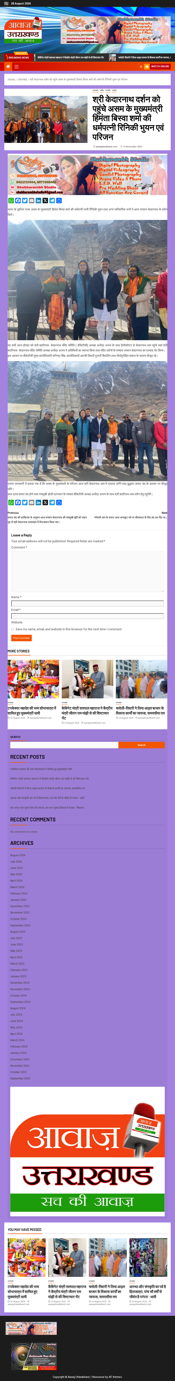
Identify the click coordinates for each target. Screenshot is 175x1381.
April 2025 (16, 957)
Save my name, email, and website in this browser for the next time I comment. (69, 629)
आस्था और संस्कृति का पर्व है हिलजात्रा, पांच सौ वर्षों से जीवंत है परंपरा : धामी (47, 798)
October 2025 (18, 919)
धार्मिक (102, 90)
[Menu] (16, 66)
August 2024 (17, 1008)
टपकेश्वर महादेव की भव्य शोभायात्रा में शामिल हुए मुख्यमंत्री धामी (41, 769)
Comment (19, 547)
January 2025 (18, 976)
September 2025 (20, 925)
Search (15, 736)
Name (16, 597)
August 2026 (17, 855)
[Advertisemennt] (116, 30)
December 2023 (20, 1059)
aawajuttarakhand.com (107, 146)
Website (17, 622)
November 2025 (20, 912)
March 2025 (17, 963)
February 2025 (19, 970)
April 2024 (16, 1033)
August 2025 (17, 931)
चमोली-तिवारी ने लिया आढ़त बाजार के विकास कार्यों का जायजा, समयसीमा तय (110, 57)
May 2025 (16, 950)
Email (16, 610)
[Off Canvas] (6, 3)
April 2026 (16, 880)
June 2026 (16, 868)
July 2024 (16, 1014)
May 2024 (16, 1027)
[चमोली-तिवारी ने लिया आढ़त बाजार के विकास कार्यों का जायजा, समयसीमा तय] (141, 679)
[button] (16, 66)
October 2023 (18, 1072)
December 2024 (20, 982)
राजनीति (107, 90)
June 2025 (16, 944)
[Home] (8, 66)
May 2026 (16, 874)
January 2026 (18, 900)
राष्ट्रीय (114, 90)
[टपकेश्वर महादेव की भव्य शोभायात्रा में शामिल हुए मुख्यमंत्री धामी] (33, 679)
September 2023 (20, 1078)
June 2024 (16, 1021)
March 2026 (17, 887)
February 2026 (19, 893)
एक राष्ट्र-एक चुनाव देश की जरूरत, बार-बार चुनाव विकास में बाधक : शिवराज (47, 807)
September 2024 (20, 1002)
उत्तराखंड (95, 90)
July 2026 (16, 861)
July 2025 (16, 938)
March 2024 (17, 1040)
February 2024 (19, 1046)
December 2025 (20, 906)
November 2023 (20, 1065)
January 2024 (18, 1053)
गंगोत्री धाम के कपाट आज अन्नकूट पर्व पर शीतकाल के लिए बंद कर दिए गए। (130, 515)
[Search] (141, 66)
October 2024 (18, 995)
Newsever (98, 1377)
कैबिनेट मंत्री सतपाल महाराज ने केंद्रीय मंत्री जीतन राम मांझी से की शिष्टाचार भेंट (87, 713)
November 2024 (20, 989)
